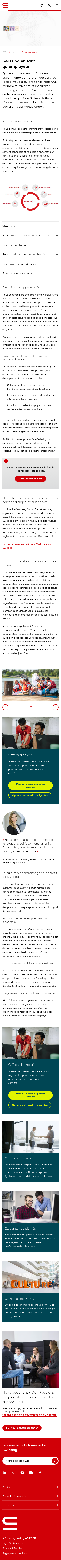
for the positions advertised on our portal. (29, 1414)
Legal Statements (12, 1543)
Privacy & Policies (12, 1548)
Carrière (16, 52)
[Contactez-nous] (34, 5)
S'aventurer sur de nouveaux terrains (26, 235)
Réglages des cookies (14, 1553)
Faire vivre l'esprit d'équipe (19, 264)
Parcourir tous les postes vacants (30, 785)
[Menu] (57, 5)
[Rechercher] (49, 5)
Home (5, 52)
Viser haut (9, 226)
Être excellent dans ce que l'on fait (24, 254)
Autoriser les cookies (30, 478)
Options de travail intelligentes (30, 795)
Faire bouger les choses (17, 273)
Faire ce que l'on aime (16, 245)
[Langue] (41, 5)
